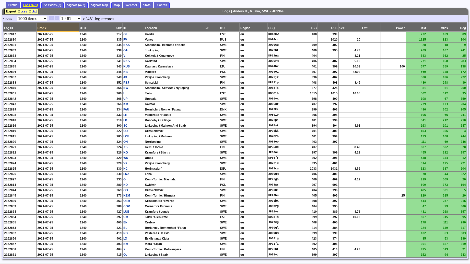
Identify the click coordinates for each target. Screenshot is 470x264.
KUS (126, 66)
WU (125, 158)
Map (117, 5)
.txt (34, 11)
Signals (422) (76, 5)
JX (125, 77)
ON (125, 141)
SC (125, 125)
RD (125, 233)
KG (125, 152)
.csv (24, 11)
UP (125, 98)
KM (125, 104)
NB (125, 72)
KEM (126, 195)
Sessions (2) (52, 5)
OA (125, 50)
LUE (126, 211)
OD (125, 131)
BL (125, 228)
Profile (12, 5)
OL (125, 254)
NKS (126, 61)
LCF (126, 136)
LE (125, 115)
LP (125, 120)
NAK (126, 45)
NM (125, 244)
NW (125, 88)
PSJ (126, 82)
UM (125, 217)
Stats (147, 5)
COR (126, 206)
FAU (126, 109)
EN (125, 222)
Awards (161, 5)
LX (125, 238)
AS (125, 147)
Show (7, 19)
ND (125, 185)
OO (125, 190)
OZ (125, 34)
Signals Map (99, 5)
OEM (126, 201)
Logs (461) (30, 5)
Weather (131, 5)
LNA (126, 174)
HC (125, 168)
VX (125, 163)
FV (125, 39)
